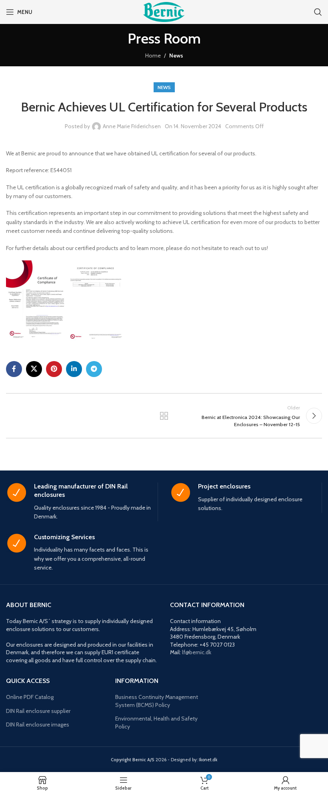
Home (153, 55)
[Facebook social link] (14, 369)
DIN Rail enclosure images (37, 724)
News (176, 55)
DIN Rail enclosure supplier (38, 711)
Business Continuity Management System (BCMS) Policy (156, 701)
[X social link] (34, 369)
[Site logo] (164, 11)
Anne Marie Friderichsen (132, 126)
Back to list (164, 416)
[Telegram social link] (94, 369)
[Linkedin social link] (74, 369)
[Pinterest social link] (54, 369)
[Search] (318, 12)
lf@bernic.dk (196, 652)
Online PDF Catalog (30, 697)
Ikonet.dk (208, 759)
